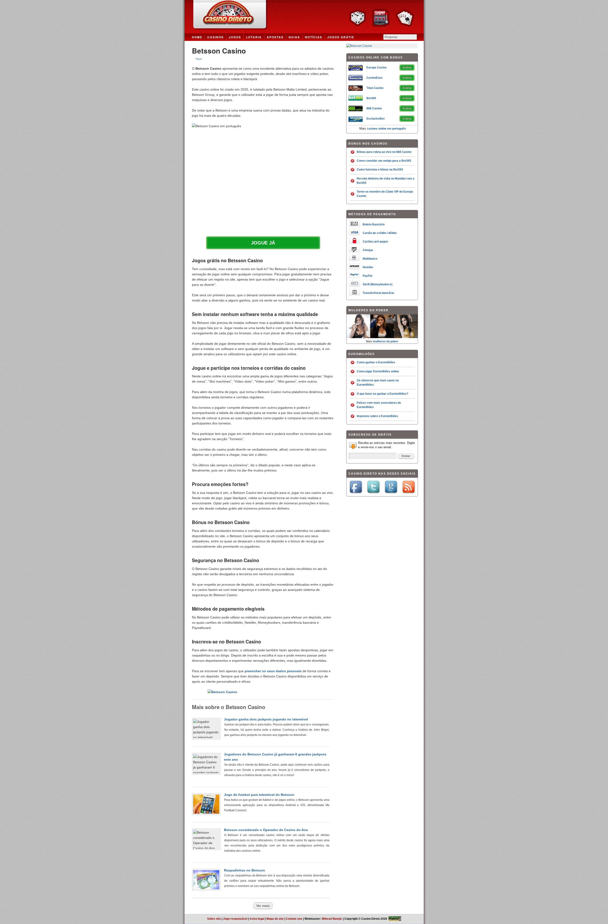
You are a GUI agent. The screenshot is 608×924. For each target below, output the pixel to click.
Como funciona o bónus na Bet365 (380, 169)
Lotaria (254, 37)
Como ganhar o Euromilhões (376, 362)
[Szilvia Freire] (406, 337)
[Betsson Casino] (359, 46)
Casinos (215, 37)
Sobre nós (214, 918)
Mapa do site (275, 918)
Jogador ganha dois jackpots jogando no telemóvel (266, 719)
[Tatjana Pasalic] (382, 337)
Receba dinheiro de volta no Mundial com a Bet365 (385, 181)
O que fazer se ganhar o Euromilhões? (382, 393)
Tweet (198, 59)
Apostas (275, 37)
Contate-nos (294, 918)
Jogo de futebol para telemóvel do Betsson (259, 795)
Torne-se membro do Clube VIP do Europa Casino (385, 194)
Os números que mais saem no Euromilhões (378, 382)
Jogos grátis (340, 37)
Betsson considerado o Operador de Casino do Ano (266, 830)
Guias (294, 37)
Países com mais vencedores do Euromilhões (379, 405)
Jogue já (263, 242)
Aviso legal (256, 918)
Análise (407, 67)
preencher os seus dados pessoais (273, 671)
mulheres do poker (385, 341)
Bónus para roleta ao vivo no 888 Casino (384, 152)
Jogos (235, 37)
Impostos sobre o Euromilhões (377, 416)
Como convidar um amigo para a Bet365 (384, 160)
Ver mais (263, 906)
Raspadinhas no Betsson (244, 870)
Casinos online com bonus (304, 16)
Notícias (313, 37)
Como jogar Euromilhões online (378, 371)
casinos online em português (386, 128)
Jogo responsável (235, 918)
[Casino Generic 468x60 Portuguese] (222, 692)
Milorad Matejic (332, 918)
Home (197, 37)
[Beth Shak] (358, 337)
